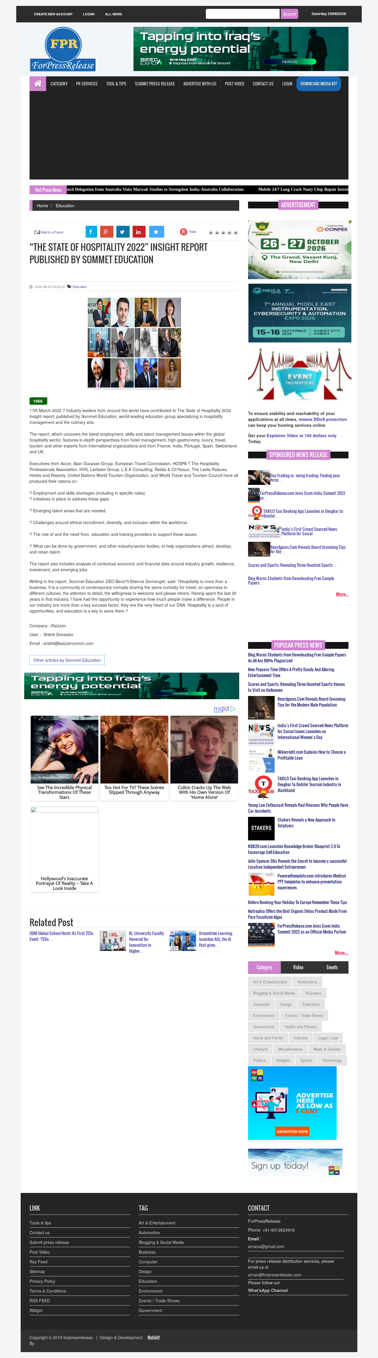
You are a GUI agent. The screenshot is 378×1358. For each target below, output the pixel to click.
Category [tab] (264, 967)
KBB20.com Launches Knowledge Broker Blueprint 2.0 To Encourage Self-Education (294, 849)
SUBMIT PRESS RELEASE (155, 83)
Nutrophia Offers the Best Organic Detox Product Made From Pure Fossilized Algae (297, 914)
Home (42, 205)
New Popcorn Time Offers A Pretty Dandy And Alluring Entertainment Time (291, 672)
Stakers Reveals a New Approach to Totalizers (306, 823)
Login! (89, 14)
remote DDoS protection (323, 419)
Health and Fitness (301, 1026)
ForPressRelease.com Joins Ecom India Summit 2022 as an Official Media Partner (312, 929)
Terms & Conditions (48, 1291)
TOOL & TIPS (116, 83)
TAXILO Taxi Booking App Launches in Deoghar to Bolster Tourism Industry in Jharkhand (309, 784)
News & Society (327, 1049)
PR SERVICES (87, 83)
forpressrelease (78, 1337)
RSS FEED (40, 1300)
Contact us (40, 1232)
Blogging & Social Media (274, 993)
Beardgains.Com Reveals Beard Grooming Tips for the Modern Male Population (311, 702)
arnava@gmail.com (266, 1246)
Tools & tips (40, 1223)
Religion (283, 1060)
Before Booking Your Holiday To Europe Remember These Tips (297, 902)
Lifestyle (260, 1049)
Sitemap (37, 1271)
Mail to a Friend (52, 232)
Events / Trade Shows (304, 1015)
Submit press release (49, 1242)
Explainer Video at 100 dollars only (302, 435)
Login (287, 83)
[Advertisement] (189, 135)
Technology (332, 1060)
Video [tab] (298, 967)
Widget (36, 1310)
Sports (306, 1060)
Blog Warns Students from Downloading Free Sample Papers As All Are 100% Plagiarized (297, 658)
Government (263, 1026)
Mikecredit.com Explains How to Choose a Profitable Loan (312, 755)
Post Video (40, 1252)
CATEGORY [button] (59, 83)
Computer (261, 1004)
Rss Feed (39, 1262)
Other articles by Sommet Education (67, 660)
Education (65, 205)
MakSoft (154, 1337)
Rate (192, 231)
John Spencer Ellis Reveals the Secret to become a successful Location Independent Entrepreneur (297, 864)
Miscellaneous (290, 1049)
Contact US (263, 83)
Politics (259, 1060)
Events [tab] (332, 967)
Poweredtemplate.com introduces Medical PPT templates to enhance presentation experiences (312, 881)
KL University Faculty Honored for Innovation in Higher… (146, 942)
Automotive (307, 982)
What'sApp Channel (268, 1290)
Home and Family (268, 1038)
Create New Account (53, 14)
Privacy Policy (42, 1281)
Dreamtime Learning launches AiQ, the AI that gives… (215, 939)
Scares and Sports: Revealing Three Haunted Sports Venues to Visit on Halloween (296, 687)
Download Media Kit (319, 83)
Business (314, 993)
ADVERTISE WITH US (199, 83)
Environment (264, 1015)
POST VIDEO (234, 83)
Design (286, 1004)
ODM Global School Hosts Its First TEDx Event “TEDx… (61, 936)
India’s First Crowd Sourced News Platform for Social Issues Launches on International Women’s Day (313, 731)
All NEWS (113, 14)
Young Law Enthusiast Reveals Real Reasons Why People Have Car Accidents (298, 808)
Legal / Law (328, 1038)
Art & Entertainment (270, 982)
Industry (301, 1038)
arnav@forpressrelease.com (274, 1275)
